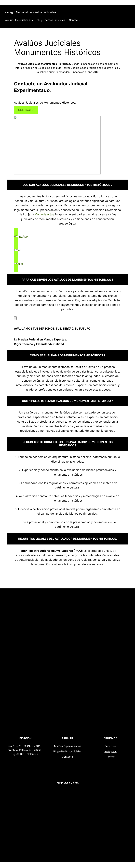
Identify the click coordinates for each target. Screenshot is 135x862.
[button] (67, 236)
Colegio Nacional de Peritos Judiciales (30, 12)
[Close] (15, 318)
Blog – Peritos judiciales (51, 20)
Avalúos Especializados (19, 20)
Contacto (74, 20)
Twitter (110, 756)
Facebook (110, 746)
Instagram (111, 751)
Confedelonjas (44, 214)
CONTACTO (26, 110)
